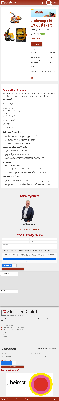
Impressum (40, 399)
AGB (57, 399)
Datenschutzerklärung (6, 251)
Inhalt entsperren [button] (29, 259)
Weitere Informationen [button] (29, 261)
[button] (42, 3)
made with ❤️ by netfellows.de (27, 399)
